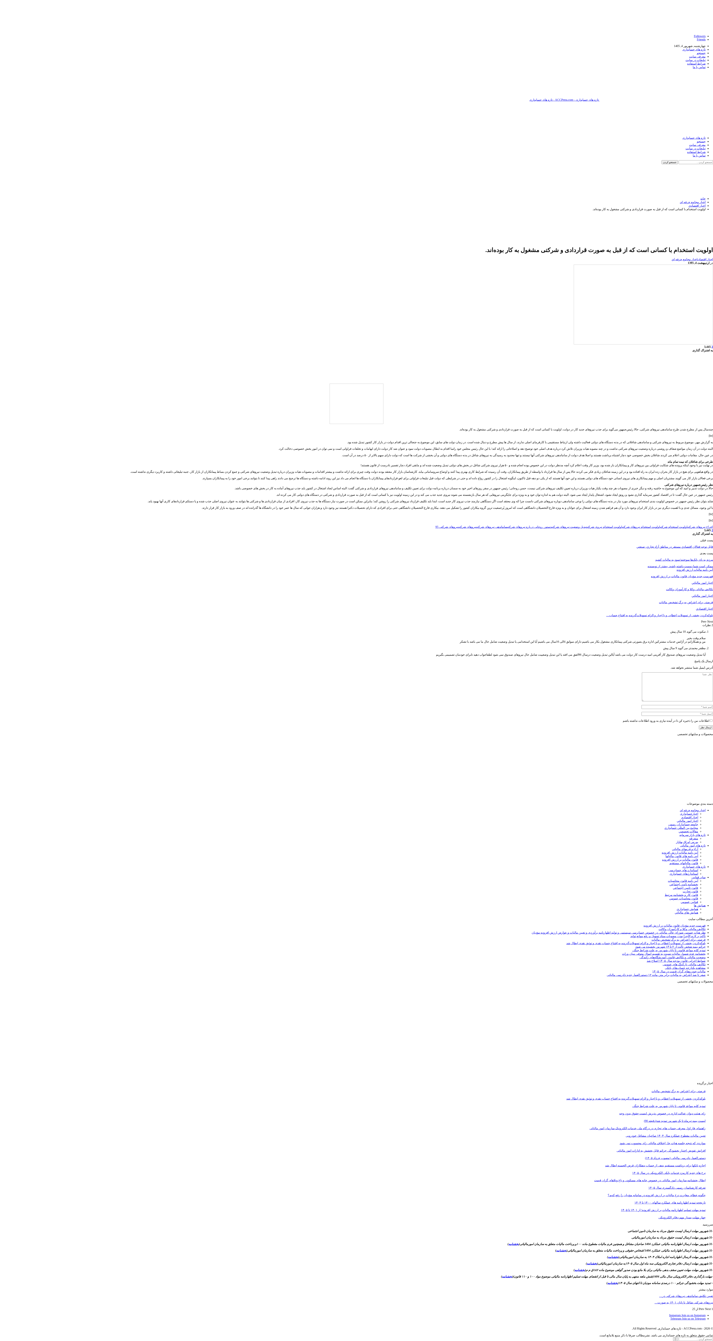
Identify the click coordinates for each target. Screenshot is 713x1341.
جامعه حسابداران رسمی (683, 824)
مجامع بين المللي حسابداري (681, 827)
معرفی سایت (697, 56)
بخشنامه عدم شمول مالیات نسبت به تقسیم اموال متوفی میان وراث (664, 953)
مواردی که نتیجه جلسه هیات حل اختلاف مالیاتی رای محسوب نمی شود (663, 1143)
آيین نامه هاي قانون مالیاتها (681, 856)
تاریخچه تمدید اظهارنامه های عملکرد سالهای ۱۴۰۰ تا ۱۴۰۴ (670, 1202)
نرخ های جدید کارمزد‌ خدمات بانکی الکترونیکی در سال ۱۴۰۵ (669, 1172)
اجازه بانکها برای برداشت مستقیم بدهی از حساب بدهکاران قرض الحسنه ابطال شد (655, 1165)
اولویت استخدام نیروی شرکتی (604, 526)
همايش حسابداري (687, 909)
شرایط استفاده (696, 63)
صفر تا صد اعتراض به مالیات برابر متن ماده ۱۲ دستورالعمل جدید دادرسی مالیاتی (656, 975)
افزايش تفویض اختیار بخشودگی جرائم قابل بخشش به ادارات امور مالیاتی (661, 1150)
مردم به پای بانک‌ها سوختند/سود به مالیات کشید (684, 559)
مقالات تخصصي (688, 831)
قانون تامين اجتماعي (685, 887)
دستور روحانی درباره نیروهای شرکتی (529, 526)
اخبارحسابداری (689, 813)
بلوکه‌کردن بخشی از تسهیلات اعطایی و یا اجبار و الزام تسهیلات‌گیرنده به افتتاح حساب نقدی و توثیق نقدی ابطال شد (636, 943)
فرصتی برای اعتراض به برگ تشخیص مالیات (679, 939)
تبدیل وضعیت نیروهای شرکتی (569, 526)
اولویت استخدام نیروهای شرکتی (641, 526)
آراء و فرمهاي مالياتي (685, 849)
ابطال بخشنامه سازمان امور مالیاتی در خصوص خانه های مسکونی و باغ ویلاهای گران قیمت (650, 1180)
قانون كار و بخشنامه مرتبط (681, 894)
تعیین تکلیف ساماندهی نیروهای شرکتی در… (686, 1296)
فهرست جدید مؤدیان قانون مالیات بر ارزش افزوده (675, 925)
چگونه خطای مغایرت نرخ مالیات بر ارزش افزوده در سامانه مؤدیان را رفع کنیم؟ (657, 1195)
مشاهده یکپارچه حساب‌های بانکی (685, 967)
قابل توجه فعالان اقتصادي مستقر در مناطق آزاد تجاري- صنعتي (675, 546)
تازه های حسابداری (694, 49)
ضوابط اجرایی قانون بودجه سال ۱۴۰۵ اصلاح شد (676, 960)
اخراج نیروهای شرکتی (700, 526)
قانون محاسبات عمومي (683, 898)
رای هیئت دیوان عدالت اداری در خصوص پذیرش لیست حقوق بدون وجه (662, 1113)
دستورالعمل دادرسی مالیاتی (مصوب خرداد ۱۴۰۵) (675, 1158)
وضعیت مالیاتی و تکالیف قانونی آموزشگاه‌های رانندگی (672, 957)
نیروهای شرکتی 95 (447, 526)
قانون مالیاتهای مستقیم (683, 863)
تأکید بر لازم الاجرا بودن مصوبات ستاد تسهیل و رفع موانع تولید (668, 936)
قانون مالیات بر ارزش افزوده (680, 859)
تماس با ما (699, 67)
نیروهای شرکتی (468, 526)
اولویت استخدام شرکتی (674, 526)
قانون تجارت (690, 891)
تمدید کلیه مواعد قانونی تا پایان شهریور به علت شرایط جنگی (669, 950)
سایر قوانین (698, 877)
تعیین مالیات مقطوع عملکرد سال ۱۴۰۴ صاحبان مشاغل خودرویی (666, 1135)
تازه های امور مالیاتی (693, 845)
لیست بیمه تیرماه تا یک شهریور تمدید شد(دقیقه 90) (675, 1120)
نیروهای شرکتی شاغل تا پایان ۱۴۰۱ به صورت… (684, 1302)
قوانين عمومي (689, 902)
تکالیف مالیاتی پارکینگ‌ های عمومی (684, 964)
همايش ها (700, 905)
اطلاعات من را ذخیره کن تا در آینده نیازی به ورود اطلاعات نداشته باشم (666, 720)
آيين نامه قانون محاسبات (683, 880)
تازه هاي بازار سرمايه (692, 835)
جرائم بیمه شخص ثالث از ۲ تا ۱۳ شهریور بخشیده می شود (670, 946)
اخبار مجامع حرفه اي (685, 259)
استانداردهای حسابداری (684, 873)
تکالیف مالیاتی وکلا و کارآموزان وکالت (682, 929)
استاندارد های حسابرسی (683, 870)
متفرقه (693, 838)
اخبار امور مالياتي (702, 582)
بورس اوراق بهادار (687, 842)
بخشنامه (513, 1244)
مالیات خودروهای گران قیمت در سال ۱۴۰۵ (679, 971)
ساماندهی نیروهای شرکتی (492, 526)
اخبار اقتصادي (705, 259)
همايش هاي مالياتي (686, 912)
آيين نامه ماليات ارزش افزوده (695, 569)
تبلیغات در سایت (696, 60)
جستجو (701, 53)
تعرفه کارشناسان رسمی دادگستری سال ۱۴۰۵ (677, 1187)
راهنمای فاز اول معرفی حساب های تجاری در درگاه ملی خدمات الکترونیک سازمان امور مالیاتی (648, 1128)
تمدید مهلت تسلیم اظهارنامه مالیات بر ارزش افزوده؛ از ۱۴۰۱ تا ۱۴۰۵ (663, 1210)
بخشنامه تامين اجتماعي (683, 884)
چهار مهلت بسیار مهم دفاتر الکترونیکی (682, 1217)
